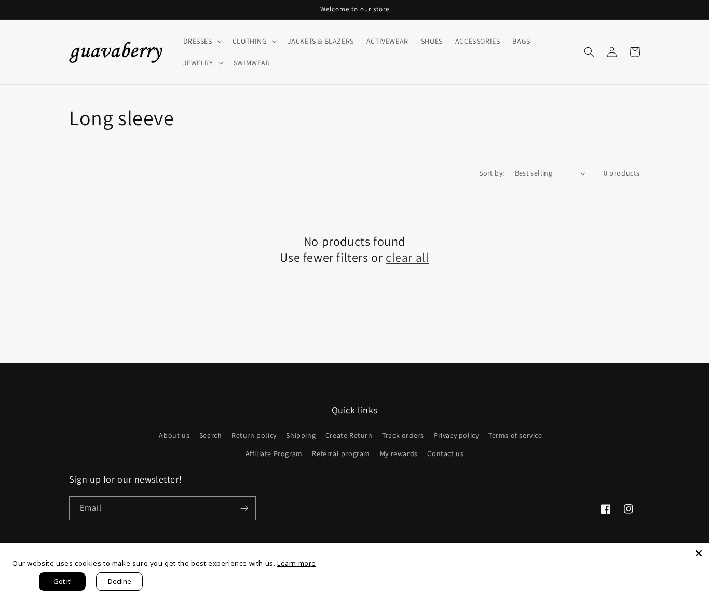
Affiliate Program (274, 453)
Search (210, 435)
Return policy (254, 435)
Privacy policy (456, 435)
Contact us (445, 453)
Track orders (403, 435)
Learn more (296, 563)
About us (174, 435)
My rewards (399, 453)
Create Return (349, 435)
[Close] (698, 553)
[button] (201, 41)
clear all (407, 257)
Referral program (341, 453)
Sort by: (491, 173)
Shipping (301, 435)
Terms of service (515, 435)
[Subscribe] (244, 508)
